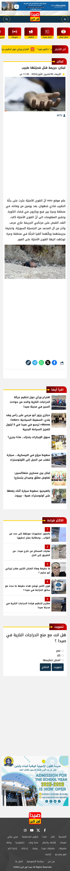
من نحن (51, 861)
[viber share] (34, 362)
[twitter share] (47, 362)
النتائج (45, 667)
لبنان (53, 837)
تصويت (58, 667)
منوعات (63, 842)
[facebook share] (54, 362)
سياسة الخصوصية (35, 861)
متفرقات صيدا (48, 848)
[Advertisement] (35, 156)
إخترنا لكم (12, 848)
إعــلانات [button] (24, 848)
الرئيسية (62, 837)
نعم (58, 650)
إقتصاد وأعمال (49, 842)
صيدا (44, 837)
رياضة (9, 842)
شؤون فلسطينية (30, 837)
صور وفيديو (60, 854)
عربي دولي (12, 837)
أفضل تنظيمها (51, 660)
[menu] (65, 19)
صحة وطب (33, 842)
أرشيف (48, 854)
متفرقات (62, 848)
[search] (6, 19)
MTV (60, 115)
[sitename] (35, 818)
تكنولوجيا (19, 842)
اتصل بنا (19, 861)
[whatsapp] (28, 362)
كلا (58, 655)
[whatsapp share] (41, 362)
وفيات (35, 848)
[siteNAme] (35, 16)
